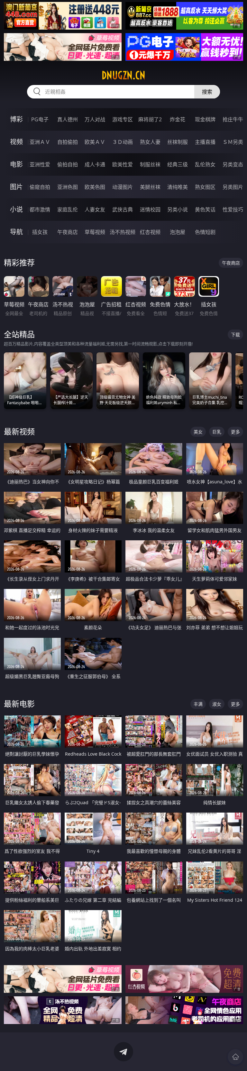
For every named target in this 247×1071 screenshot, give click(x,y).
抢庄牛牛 (233, 119)
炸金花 (177, 119)
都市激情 (40, 209)
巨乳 (216, 432)
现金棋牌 (205, 119)
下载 (235, 334)
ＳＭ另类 (233, 141)
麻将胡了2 (150, 119)
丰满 (198, 704)
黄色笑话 (205, 209)
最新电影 (19, 703)
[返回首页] (235, 1057)
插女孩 (40, 232)
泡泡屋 (177, 232)
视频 (16, 141)
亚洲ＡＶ (40, 141)
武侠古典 (122, 209)
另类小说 (177, 209)
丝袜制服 (177, 141)
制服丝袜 (150, 164)
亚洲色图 (67, 187)
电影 (16, 164)
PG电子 (40, 119)
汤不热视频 (122, 232)
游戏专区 (122, 119)
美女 (198, 432)
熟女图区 (205, 187)
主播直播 (205, 141)
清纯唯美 (177, 187)
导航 (16, 232)
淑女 (216, 704)
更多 (235, 432)
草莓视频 (95, 232)
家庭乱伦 (67, 209)
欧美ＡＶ (95, 141)
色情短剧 (205, 232)
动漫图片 (122, 187)
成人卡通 (95, 164)
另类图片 (233, 187)
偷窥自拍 (40, 187)
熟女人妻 (150, 141)
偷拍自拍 (67, 164)
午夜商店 (67, 232)
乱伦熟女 (205, 164)
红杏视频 (150, 232)
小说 (16, 209)
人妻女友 (95, 209)
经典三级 (177, 164)
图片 (16, 186)
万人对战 (95, 119)
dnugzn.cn (123, 75)
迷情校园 (150, 209)
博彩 (16, 119)
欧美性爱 (122, 164)
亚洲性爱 (40, 164)
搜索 (207, 91)
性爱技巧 (233, 209)
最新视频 (19, 431)
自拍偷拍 (67, 141)
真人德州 (67, 119)
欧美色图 (95, 187)
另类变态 (233, 164)
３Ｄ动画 (122, 141)
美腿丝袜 (150, 187)
